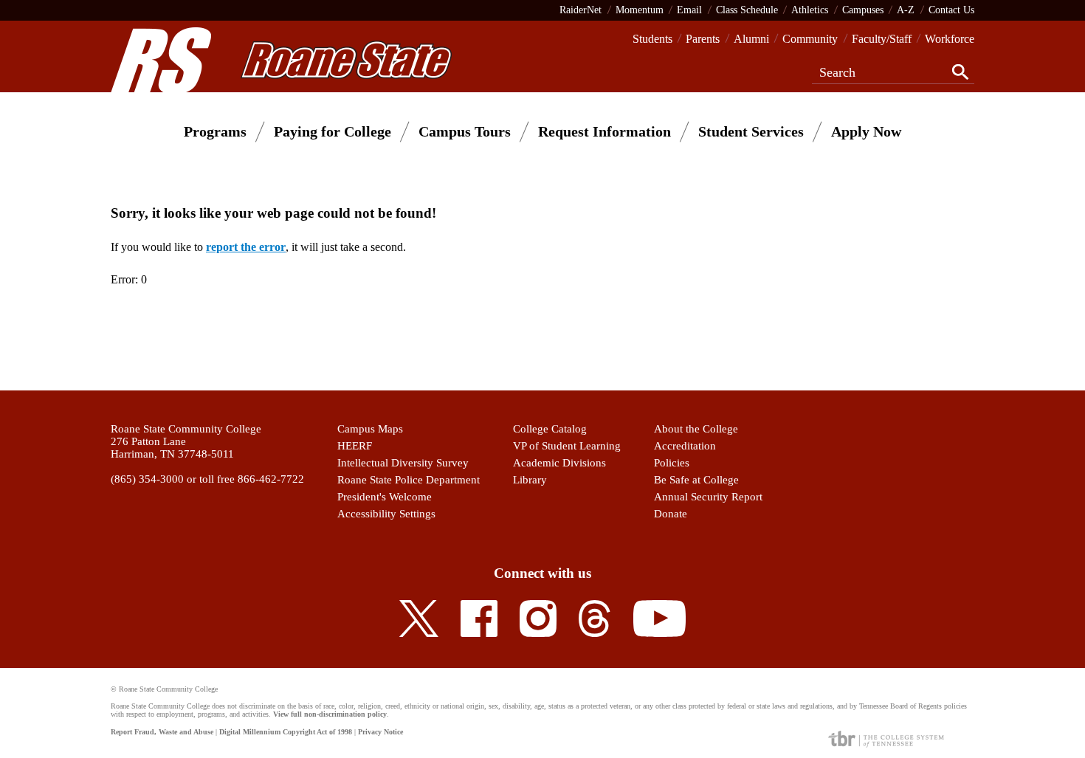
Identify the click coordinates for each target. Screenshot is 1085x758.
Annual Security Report (708, 497)
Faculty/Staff (882, 38)
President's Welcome (384, 497)
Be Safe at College (696, 480)
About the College (696, 429)
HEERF (354, 446)
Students (652, 38)
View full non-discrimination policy (330, 714)
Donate (670, 514)
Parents (703, 38)
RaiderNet (580, 9)
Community (810, 38)
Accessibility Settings (386, 514)
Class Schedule (747, 9)
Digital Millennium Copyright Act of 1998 (285, 732)
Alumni (751, 38)
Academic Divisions (559, 463)
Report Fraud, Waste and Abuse (162, 732)
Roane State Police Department (408, 480)
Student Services (751, 131)
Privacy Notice (380, 732)
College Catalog (550, 429)
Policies (671, 463)
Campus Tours (464, 131)
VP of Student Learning (567, 446)
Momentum (640, 9)
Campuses (863, 9)
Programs (215, 131)
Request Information (604, 131)
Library (530, 480)
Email (689, 9)
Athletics (809, 9)
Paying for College (332, 131)
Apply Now (866, 131)
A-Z (905, 9)
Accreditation (685, 446)
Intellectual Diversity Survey (403, 463)
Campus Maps (370, 429)
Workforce (949, 38)
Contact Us (951, 9)
